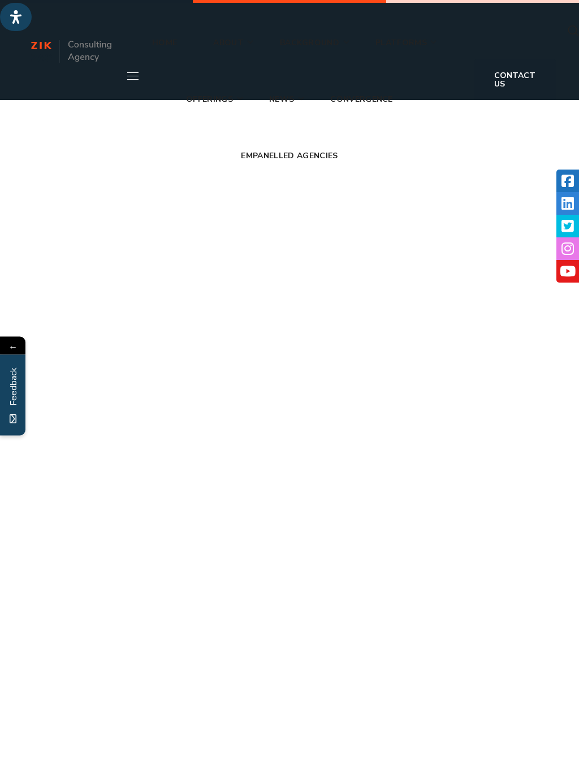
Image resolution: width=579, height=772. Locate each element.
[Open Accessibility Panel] (16, 17)
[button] (573, 31)
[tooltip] (567, 181)
